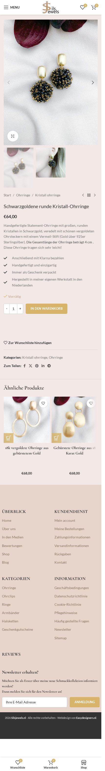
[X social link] (30, 366)
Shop (6, 554)
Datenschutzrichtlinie (70, 596)
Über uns (9, 529)
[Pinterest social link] (37, 366)
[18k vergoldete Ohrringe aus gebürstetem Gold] (27, 420)
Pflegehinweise (65, 613)
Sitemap (60, 638)
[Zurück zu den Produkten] (89, 195)
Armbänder (11, 613)
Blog (5, 562)
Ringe (6, 604)
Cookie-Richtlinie (67, 604)
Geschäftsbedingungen (71, 588)
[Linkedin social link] (43, 366)
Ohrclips (8, 596)
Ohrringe (23, 195)
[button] (8, 82)
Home (6, 520)
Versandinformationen (71, 546)
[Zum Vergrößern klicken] (12, 136)
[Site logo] (50, 7)
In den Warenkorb (47, 308)
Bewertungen (12, 546)
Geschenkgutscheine (17, 629)
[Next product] (95, 195)
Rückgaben (62, 554)
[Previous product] (83, 195)
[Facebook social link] (24, 366)
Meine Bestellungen (69, 529)
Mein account (64, 520)
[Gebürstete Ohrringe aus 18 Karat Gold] (75, 420)
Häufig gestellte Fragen (71, 621)
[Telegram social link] (49, 366)
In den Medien (12, 537)
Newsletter (62, 629)
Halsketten (10, 621)
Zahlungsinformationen (72, 537)
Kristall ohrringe (47, 195)
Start (7, 195)
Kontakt (60, 562)
